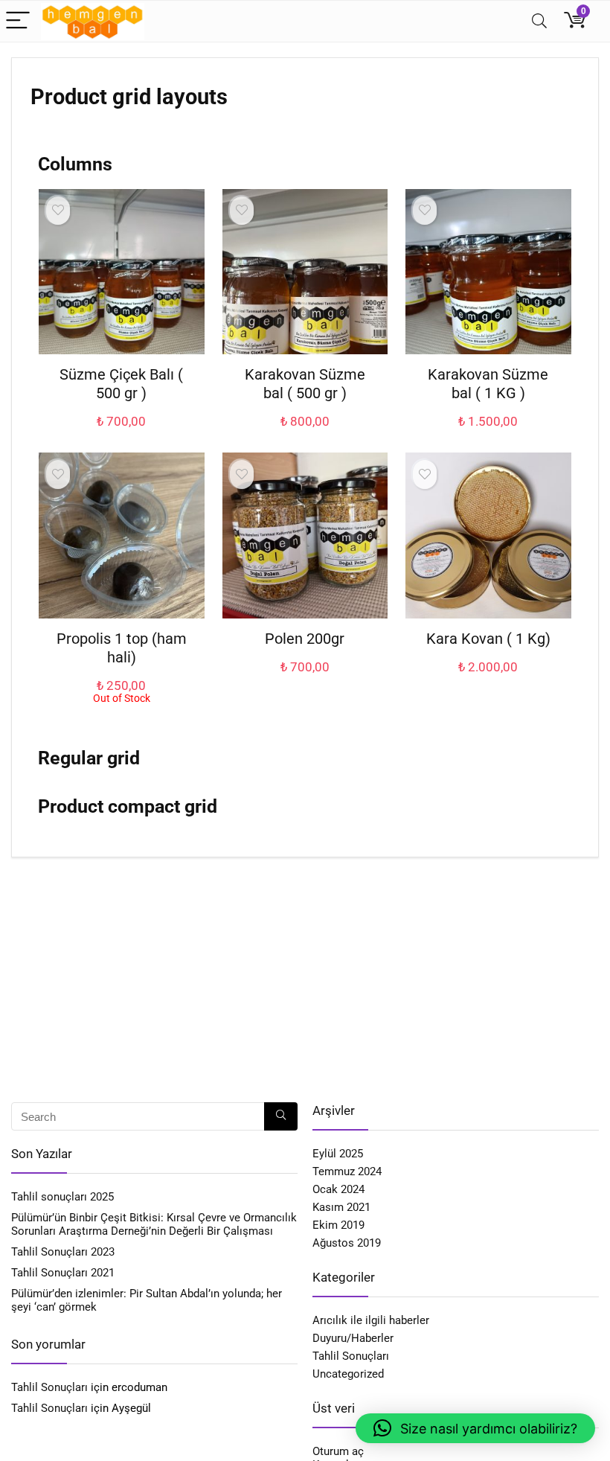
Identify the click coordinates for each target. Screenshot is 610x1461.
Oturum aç (338, 1451)
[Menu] (18, 21)
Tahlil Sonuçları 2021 (63, 1272)
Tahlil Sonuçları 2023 (63, 1252)
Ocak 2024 (338, 1189)
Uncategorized (348, 1374)
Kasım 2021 (341, 1207)
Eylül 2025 (337, 1153)
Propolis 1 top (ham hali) (122, 648)
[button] (475, 1428)
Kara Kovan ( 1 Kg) (488, 639)
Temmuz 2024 (347, 1171)
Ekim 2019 (338, 1225)
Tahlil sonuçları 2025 (62, 1196)
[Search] (539, 21)
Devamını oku (121, 718)
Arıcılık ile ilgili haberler (370, 1320)
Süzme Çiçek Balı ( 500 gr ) (121, 383)
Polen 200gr (304, 639)
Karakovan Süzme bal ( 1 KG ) (488, 383)
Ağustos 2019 (346, 1243)
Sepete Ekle (121, 436)
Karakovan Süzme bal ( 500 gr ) (305, 383)
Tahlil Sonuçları (49, 1387)
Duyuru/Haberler (353, 1338)
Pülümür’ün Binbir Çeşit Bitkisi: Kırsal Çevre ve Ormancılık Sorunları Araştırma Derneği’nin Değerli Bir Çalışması (154, 1224)
